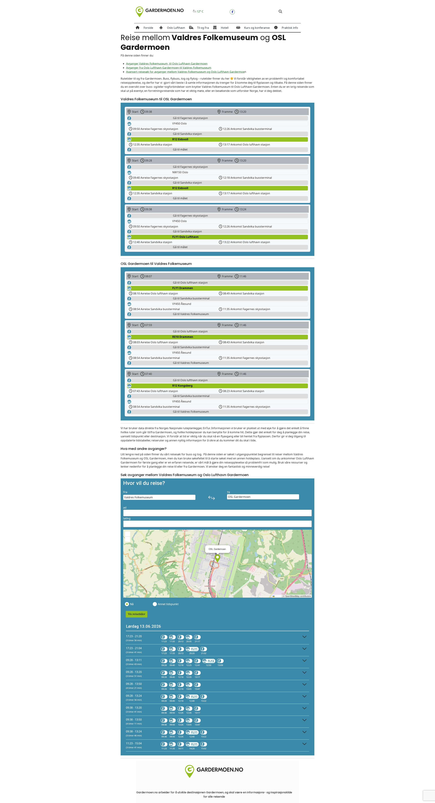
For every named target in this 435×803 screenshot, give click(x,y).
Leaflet (278, 596)
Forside (148, 28)
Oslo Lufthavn (176, 28)
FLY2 (211, 661)
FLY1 (194, 649)
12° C (200, 11)
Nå (132, 604)
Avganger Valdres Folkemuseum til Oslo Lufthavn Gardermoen (166, 63)
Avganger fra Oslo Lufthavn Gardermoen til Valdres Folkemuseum (168, 68)
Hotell (225, 28)
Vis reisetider (136, 614)
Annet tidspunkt (168, 604)
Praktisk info (290, 28)
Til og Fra (203, 28)
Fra (125, 492)
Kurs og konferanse (257, 28)
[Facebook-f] (232, 11)
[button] (280, 12)
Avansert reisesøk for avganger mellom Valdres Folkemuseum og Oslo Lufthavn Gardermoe (185, 72)
